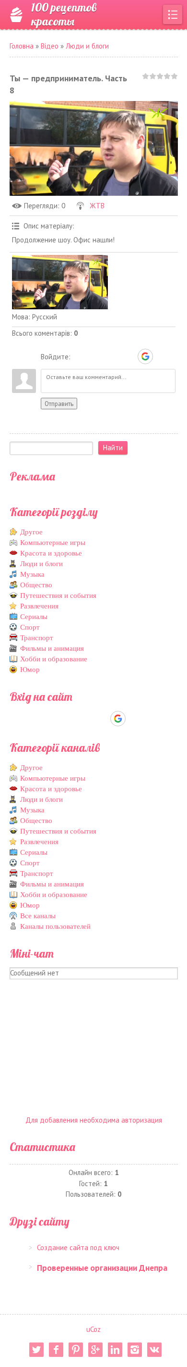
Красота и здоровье (51, 553)
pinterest (76, 1349)
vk (154, 1349)
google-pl (95, 1349)
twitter (36, 1349)
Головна (22, 46)
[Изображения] (60, 282)
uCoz (93, 1329)
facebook (56, 1349)
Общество (36, 585)
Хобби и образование (53, 659)
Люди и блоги (87, 46)
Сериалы (33, 616)
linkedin (115, 1349)
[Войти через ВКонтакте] (96, 356)
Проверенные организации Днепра (102, 1267)
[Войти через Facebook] (112, 356)
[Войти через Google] (145, 356)
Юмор (30, 669)
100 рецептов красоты (63, 14)
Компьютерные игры (52, 542)
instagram (135, 1349)
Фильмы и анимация (52, 648)
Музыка (32, 574)
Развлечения (39, 606)
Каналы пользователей (55, 926)
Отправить (59, 403)
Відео (49, 46)
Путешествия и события (58, 595)
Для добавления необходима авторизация (93, 1120)
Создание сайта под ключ (78, 1247)
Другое (31, 532)
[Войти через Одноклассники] (162, 356)
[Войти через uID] (79, 356)
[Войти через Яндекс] (128, 356)
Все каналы (38, 916)
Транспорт (36, 638)
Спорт (30, 627)
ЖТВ (97, 205)
